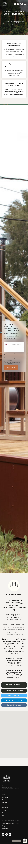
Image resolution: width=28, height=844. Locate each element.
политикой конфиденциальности (14, 551)
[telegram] (18, 4)
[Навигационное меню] (25, 4)
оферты (13, 559)
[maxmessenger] (21, 4)
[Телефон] (15, 4)
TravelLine (5, 104)
